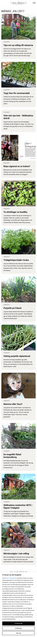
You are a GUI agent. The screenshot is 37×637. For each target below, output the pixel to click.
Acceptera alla (18, 623)
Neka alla (18, 633)
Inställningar (18, 628)
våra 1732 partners (11, 578)
